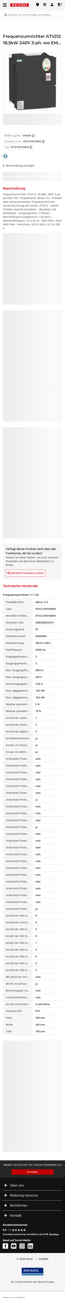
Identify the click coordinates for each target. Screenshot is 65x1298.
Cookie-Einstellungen (32, 1290)
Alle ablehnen (32, 1278)
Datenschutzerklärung (18, 1251)
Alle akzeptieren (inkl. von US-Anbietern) (32, 1263)
